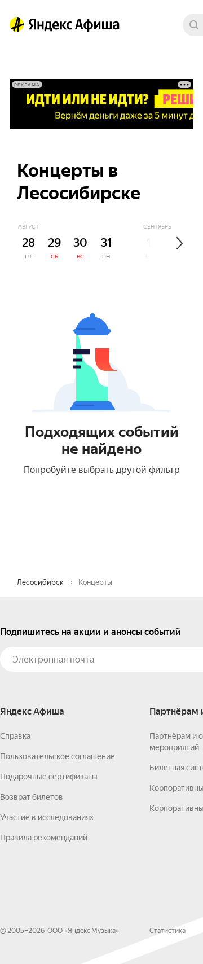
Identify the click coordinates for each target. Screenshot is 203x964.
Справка (15, 735)
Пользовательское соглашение (57, 756)
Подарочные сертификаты (49, 776)
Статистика (167, 931)
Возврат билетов (31, 796)
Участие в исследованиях (47, 817)
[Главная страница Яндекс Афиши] (17, 24)
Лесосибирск (40, 582)
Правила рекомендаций (43, 837)
